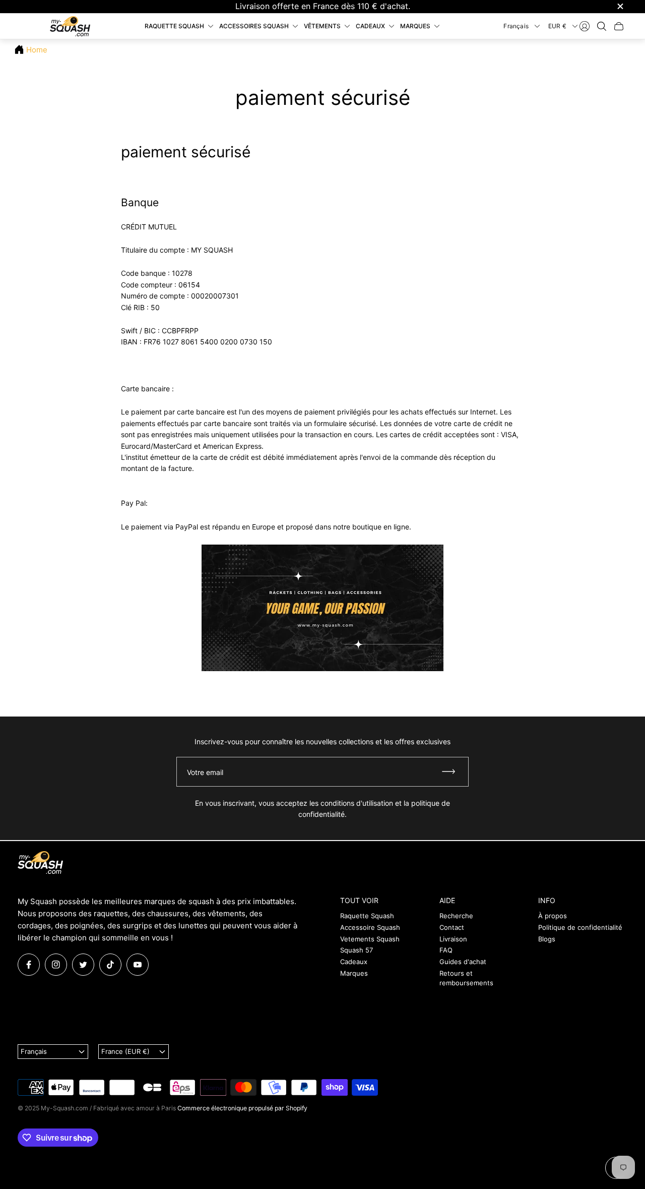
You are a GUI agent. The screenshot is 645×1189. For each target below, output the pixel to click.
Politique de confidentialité (580, 927)
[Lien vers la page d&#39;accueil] (40, 863)
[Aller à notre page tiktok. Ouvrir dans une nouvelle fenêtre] (110, 965)
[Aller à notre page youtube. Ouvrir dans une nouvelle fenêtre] (137, 965)
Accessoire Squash (370, 927)
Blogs (546, 939)
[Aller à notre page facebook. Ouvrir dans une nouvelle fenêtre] (29, 965)
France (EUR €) (125, 1051)
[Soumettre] (453, 772)
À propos (552, 916)
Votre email (205, 772)
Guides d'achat (462, 962)
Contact (451, 927)
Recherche (456, 916)
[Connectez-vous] (584, 26)
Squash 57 (356, 950)
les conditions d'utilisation (351, 803)
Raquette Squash (367, 916)
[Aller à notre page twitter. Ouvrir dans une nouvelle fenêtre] (83, 965)
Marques (354, 973)
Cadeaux (353, 962)
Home (36, 49)
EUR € (557, 25)
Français (516, 25)
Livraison (453, 939)
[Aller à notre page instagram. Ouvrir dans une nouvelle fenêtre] (56, 965)
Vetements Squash (370, 939)
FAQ (446, 950)
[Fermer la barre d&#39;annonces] (619, 6)
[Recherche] (602, 26)
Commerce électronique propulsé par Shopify (242, 1108)
